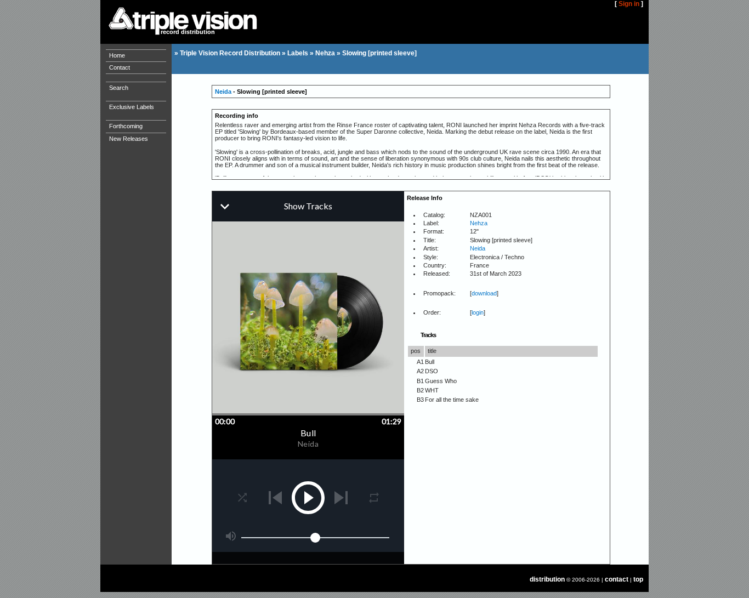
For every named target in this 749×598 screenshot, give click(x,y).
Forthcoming (126, 126)
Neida (223, 91)
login (478, 312)
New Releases (128, 138)
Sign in (629, 4)
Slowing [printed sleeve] (379, 53)
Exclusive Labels (131, 107)
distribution (547, 579)
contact (616, 579)
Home (117, 55)
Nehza (325, 53)
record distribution (188, 32)
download (484, 293)
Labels (297, 53)
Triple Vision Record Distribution (230, 53)
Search (118, 87)
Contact (119, 67)
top (638, 579)
